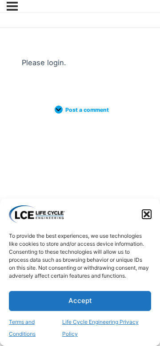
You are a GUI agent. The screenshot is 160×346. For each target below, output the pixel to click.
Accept (80, 300)
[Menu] (12, 6)
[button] (146, 214)
